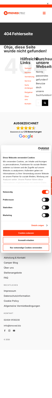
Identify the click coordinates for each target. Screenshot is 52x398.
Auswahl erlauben (26, 240)
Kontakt (28, 104)
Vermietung (29, 77)
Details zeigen (37, 225)
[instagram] (9, 331)
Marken (28, 72)
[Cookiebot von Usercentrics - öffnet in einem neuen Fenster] (38, 148)
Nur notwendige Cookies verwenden (26, 247)
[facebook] (5, 331)
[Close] (47, 4)
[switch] (45, 200)
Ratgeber (29, 92)
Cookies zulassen (26, 233)
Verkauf (28, 68)
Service (28, 81)
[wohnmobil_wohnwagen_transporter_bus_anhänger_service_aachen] (14, 12)
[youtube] (14, 331)
